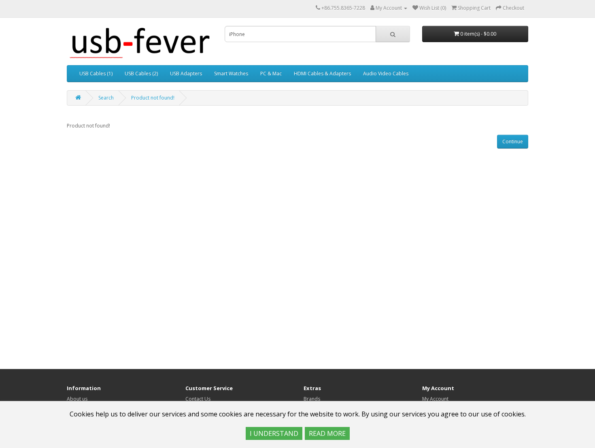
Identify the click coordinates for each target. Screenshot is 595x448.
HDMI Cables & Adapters (322, 73)
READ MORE (327, 433)
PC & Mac (271, 73)
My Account (435, 398)
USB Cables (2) (141, 73)
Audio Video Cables (385, 73)
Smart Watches (231, 73)
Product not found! (152, 97)
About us (77, 398)
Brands (312, 398)
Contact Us (197, 398)
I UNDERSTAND (274, 433)
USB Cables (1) (96, 73)
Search (106, 97)
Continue (512, 141)
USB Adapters (186, 73)
